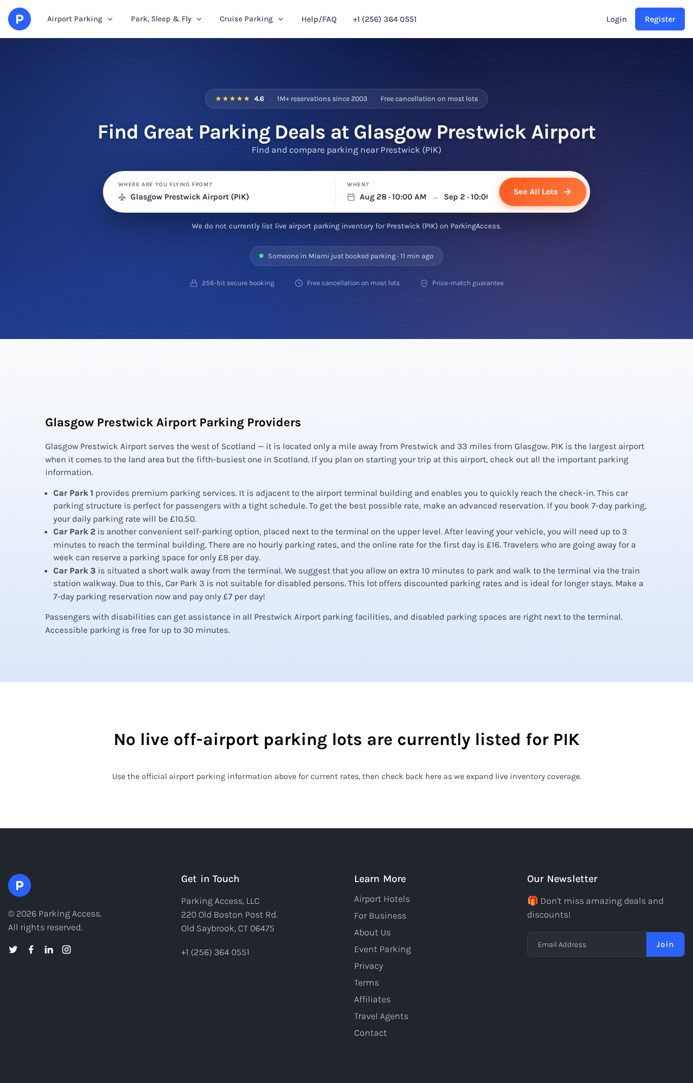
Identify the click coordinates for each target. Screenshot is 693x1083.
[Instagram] (66, 949)
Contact (370, 1032)
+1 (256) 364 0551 (385, 19)
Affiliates (372, 999)
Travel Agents (381, 1016)
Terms (366, 982)
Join (665, 944)
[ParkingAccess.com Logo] (19, 19)
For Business (380, 915)
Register (660, 19)
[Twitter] (13, 949)
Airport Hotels (382, 898)
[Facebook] (31, 949)
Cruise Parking (246, 18)
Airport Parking (74, 18)
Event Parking (382, 949)
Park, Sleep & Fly (161, 18)
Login (616, 19)
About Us (372, 932)
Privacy (368, 965)
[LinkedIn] (49, 949)
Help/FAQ (319, 19)
